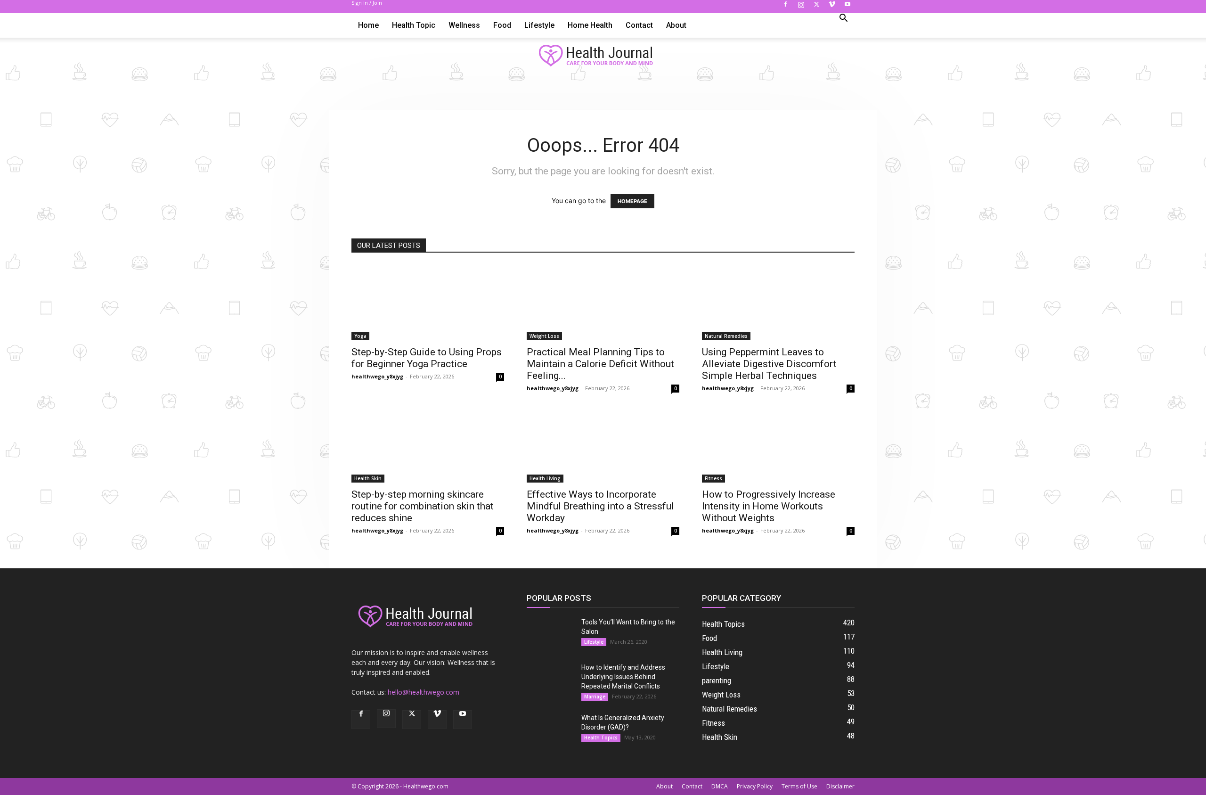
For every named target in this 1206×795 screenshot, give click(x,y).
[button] (843, 19)
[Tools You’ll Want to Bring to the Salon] (550, 633)
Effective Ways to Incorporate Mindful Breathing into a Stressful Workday (600, 506)
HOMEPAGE (632, 201)
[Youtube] (847, 7)
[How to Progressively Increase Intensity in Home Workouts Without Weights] (778, 445)
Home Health (590, 25)
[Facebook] (785, 7)
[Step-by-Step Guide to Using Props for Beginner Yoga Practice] (427, 302)
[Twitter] (816, 7)
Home (368, 25)
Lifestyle (539, 25)
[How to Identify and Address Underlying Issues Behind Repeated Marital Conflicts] (550, 679)
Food (502, 25)
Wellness (464, 25)
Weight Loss (544, 336)
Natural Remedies (726, 336)
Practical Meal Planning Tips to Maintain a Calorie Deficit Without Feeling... (600, 363)
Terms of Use (799, 786)
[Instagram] (801, 7)
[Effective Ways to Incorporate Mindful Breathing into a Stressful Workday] (603, 445)
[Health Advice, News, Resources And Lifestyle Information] (603, 56)
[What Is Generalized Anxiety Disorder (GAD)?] (550, 729)
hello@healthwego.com (423, 692)
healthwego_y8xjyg (377, 376)
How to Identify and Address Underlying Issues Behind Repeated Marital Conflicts (623, 677)
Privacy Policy (755, 786)
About (676, 25)
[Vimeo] (832, 7)
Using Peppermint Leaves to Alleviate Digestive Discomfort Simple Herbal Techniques (769, 363)
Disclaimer (840, 786)
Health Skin (368, 478)
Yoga (360, 336)
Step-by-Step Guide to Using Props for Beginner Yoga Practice (426, 357)
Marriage (594, 696)
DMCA (719, 786)
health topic (413, 25)
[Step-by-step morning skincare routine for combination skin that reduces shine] (427, 445)
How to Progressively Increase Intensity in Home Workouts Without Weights (768, 506)
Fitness (713, 478)
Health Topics (601, 737)
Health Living (545, 478)
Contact (639, 25)
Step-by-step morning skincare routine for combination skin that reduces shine (422, 506)
